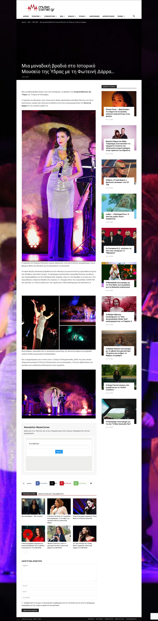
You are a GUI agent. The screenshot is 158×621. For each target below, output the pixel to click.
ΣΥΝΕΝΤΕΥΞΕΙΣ (49, 16)
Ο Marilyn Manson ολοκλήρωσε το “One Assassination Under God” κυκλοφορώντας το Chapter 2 (119, 317)
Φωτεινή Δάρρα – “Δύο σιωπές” (32, 516)
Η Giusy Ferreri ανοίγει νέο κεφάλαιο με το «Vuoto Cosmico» (117, 387)
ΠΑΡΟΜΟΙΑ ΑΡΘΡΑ (29, 494)
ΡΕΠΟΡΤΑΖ (35, 16)
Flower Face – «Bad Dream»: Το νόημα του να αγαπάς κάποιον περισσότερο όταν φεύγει (118, 112)
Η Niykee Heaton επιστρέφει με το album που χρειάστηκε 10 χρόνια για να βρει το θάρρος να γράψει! (118, 352)
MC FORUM (99, 619)
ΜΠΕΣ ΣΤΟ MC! (119, 619)
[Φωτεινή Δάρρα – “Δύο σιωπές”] (33, 506)
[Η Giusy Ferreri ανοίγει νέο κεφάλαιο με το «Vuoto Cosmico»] (119, 377)
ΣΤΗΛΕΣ (82, 16)
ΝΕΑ (61, 16)
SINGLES (71, 16)
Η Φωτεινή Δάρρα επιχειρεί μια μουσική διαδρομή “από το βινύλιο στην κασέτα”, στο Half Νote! (33, 546)
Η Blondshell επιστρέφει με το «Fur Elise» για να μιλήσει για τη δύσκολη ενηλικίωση (118, 285)
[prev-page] (23, 552)
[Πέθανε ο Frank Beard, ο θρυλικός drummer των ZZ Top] (119, 172)
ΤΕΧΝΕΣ (120, 16)
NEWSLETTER (109, 619)
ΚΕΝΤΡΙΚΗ (91, 619)
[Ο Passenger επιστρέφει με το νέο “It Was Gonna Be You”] (119, 411)
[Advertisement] (97, 8)
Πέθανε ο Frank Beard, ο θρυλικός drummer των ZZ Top (117, 182)
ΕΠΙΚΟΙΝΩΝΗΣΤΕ (131, 619)
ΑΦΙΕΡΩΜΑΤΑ (94, 16)
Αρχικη (26, 16)
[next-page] (26, 552)
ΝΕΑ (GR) (35, 22)
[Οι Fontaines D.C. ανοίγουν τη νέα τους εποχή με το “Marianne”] (119, 240)
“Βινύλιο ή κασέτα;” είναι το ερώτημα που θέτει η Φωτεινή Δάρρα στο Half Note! (57, 546)
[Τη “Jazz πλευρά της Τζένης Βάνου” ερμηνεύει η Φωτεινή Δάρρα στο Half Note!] (84, 534)
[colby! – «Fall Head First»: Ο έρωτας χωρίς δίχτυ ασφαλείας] (119, 206)
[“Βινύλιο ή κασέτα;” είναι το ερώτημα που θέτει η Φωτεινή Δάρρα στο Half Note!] (59, 534)
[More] (91, 483)
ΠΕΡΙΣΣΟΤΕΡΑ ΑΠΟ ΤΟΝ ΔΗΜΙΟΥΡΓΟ (51, 494)
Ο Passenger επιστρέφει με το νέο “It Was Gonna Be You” (118, 423)
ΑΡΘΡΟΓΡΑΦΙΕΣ (108, 16)
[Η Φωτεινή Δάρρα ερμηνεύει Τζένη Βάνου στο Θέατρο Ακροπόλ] (84, 506)
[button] (133, 16)
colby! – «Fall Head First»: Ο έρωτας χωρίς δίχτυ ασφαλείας (117, 216)
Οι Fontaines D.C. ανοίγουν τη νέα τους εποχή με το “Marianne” (118, 250)
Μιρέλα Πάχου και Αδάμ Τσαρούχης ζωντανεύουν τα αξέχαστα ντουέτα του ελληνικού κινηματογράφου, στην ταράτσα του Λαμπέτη (118, 145)
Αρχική (24, 22)
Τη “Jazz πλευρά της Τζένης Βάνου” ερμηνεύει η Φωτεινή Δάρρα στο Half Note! (82, 546)
